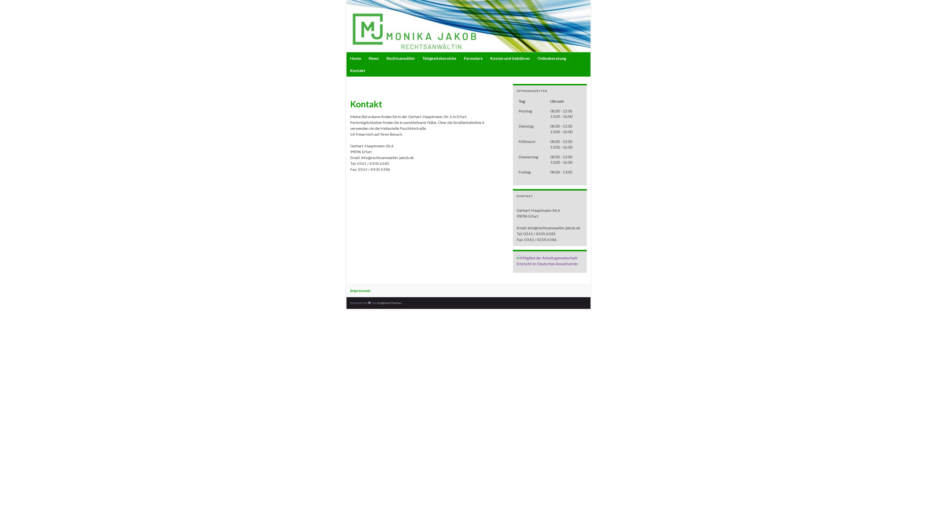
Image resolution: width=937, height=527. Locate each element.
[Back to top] (926, 516)
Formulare (473, 58)
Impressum (360, 290)
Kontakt (357, 70)
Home (355, 58)
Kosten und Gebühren (510, 58)
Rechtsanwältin (401, 58)
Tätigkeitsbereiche (439, 58)
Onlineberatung (551, 58)
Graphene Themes (389, 303)
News (374, 58)
